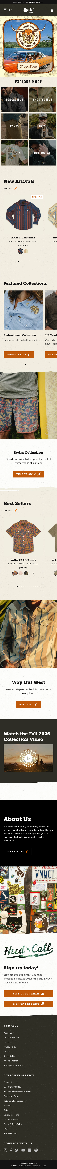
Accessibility (9, 1056)
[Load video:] (28, 758)
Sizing (6, 1110)
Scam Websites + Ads (13, 1065)
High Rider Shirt (23, 237)
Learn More (15, 851)
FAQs (6, 1128)
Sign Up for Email (26, 994)
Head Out (26, 704)
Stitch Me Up (16, 355)
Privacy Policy (10, 1046)
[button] (51, 10)
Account (7, 1105)
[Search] (10, 10)
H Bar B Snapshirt (23, 559)
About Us (8, 1032)
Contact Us (9, 1082)
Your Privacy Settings (28, 1163)
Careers (7, 1051)
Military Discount (11, 1114)
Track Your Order (11, 1096)
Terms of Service (11, 1037)
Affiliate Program (11, 1060)
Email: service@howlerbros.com (18, 1091)
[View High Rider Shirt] (23, 214)
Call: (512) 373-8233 (12, 1086)
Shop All (8, 188)
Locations (8, 1042)
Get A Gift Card (10, 1133)
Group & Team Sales (13, 1124)
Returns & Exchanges (13, 1100)
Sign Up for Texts (26, 1004)
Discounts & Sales (12, 1119)
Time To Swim (26, 474)
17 (33, 573)
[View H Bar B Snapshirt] (23, 536)
